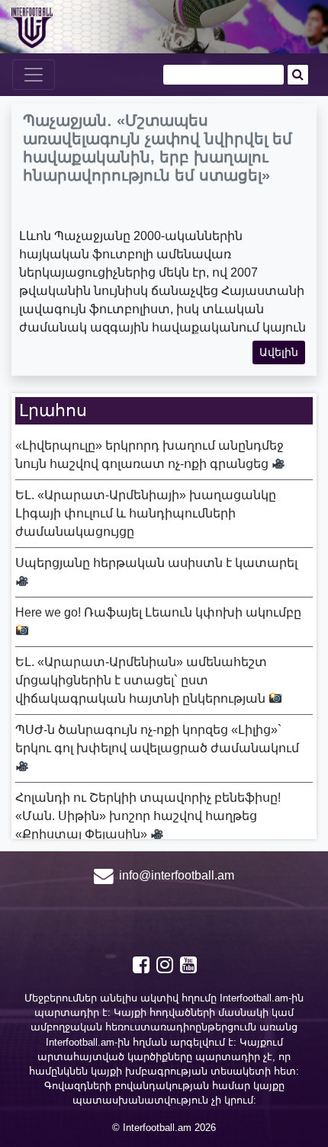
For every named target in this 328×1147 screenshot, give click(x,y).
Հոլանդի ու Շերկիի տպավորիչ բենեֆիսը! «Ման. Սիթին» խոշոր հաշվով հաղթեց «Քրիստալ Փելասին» (148, 816)
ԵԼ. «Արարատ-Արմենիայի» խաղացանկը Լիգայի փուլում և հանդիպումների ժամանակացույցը (145, 513)
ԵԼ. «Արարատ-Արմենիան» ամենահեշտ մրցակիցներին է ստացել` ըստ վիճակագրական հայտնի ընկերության (142, 680)
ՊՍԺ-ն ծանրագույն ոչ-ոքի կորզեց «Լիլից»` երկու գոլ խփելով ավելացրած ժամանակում (157, 739)
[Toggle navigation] (33, 74)
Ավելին (278, 352)
